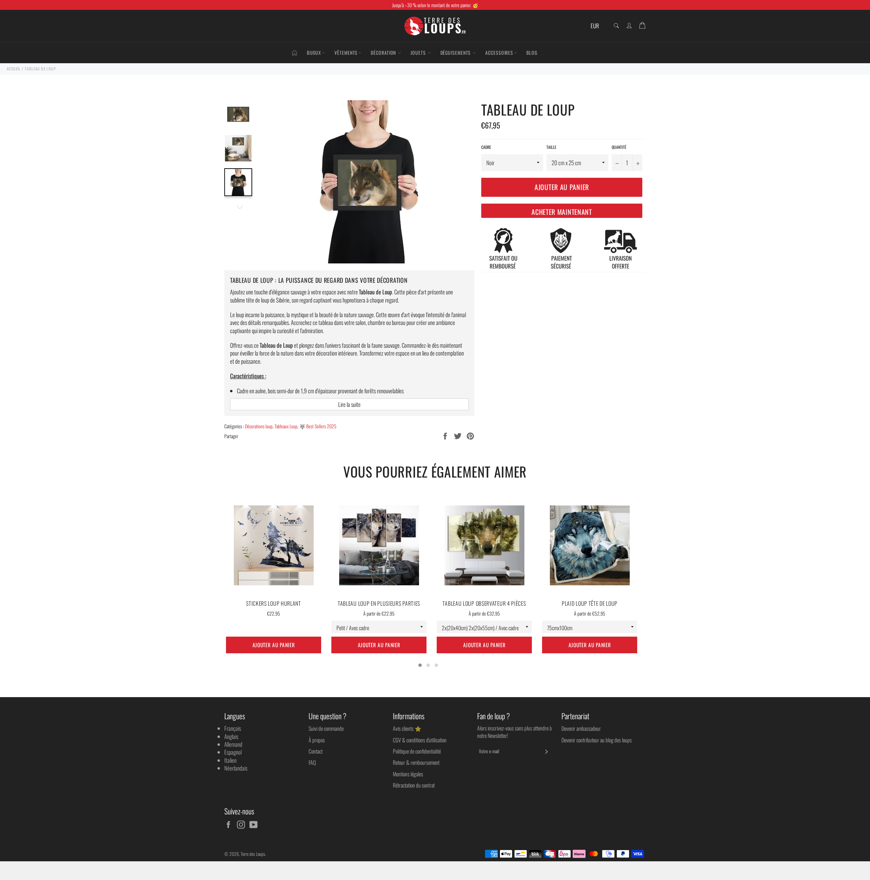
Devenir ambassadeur (581, 728)
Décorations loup (259, 426)
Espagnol (233, 752)
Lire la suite (349, 404)
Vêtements (346, 52)
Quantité (619, 147)
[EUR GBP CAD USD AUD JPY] (597, 26)
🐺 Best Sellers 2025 (317, 426)
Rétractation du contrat (414, 785)
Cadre (486, 147)
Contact (316, 751)
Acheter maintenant (562, 212)
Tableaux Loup (286, 426)
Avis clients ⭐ (407, 728)
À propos (317, 740)
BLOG (531, 52)
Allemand (233, 744)
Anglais (231, 736)
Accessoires (499, 52)
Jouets (419, 52)
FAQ (312, 762)
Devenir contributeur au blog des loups (596, 740)
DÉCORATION (384, 52)
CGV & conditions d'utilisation (420, 740)
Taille (551, 147)
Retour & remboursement (416, 762)
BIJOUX (314, 52)
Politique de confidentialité (417, 751)
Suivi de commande (326, 728)
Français (232, 728)
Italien (230, 760)
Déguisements (456, 52)
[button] (420, 665)
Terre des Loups (253, 853)
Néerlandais (235, 768)
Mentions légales (408, 774)
